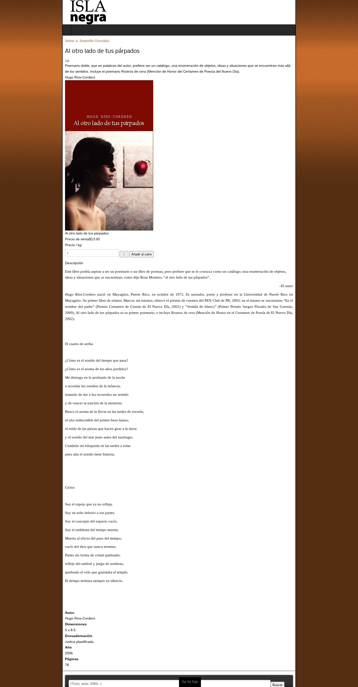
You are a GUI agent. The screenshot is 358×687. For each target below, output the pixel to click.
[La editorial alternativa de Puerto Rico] (26, 12)
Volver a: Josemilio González (25, 41)
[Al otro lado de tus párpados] (179, 155)
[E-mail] (179, 61)
